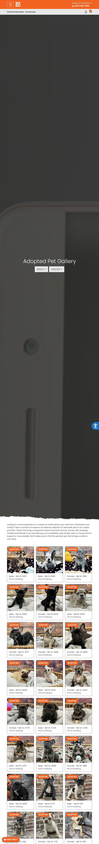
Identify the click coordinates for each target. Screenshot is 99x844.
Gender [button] (55, 269)
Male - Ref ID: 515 (75, 803)
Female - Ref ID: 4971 (19, 652)
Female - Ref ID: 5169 (77, 576)
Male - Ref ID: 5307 (18, 576)
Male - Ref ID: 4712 (17, 765)
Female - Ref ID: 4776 (19, 728)
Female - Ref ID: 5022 (48, 614)
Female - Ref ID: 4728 (77, 728)
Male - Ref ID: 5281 (46, 576)
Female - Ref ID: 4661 (77, 765)
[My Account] (86, 12)
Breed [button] (40, 269)
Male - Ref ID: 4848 (18, 690)
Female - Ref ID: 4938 (48, 652)
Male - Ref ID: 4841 (47, 690)
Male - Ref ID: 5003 (76, 614)
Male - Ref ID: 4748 (47, 728)
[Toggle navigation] (10, 4)
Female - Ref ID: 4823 (77, 690)
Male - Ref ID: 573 (46, 803)
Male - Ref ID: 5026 (18, 614)
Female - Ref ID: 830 (76, 841)
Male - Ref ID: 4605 (18, 803)
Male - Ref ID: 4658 (47, 765)
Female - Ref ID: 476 (47, 841)
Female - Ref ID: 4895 (77, 652)
